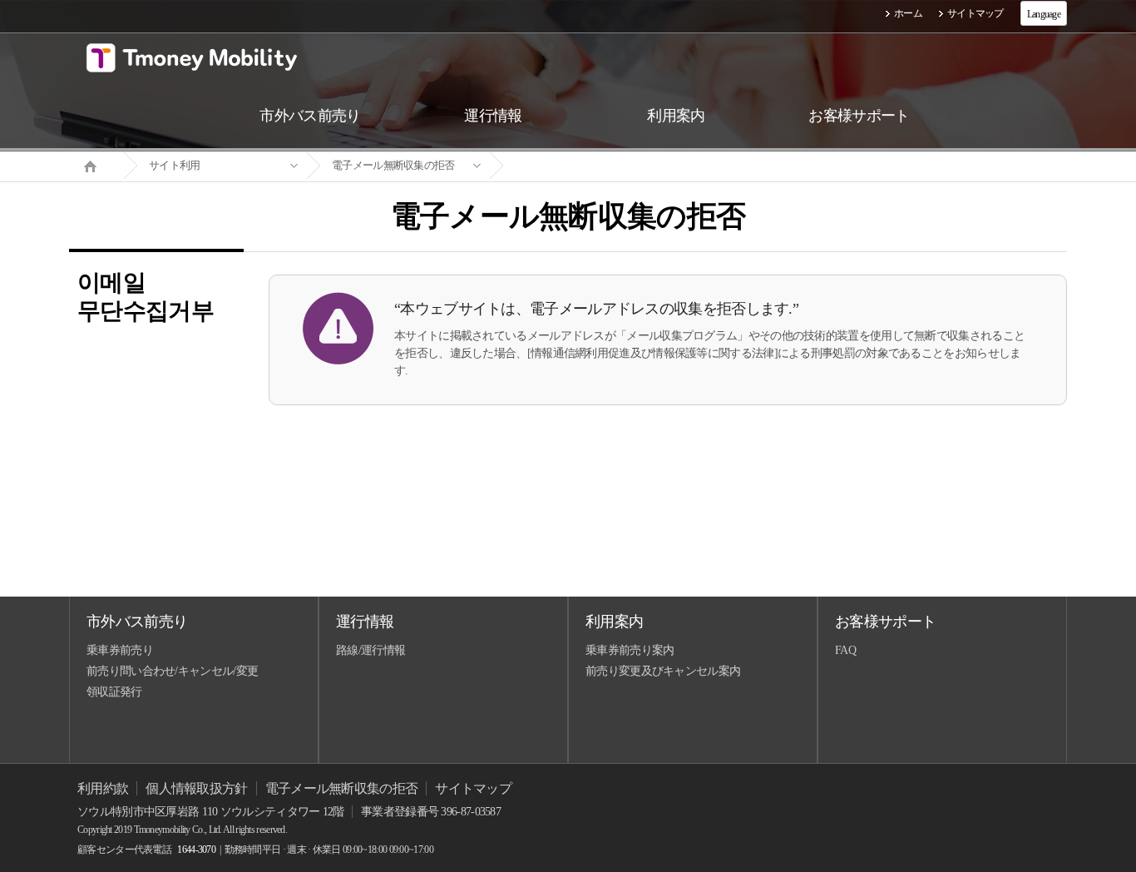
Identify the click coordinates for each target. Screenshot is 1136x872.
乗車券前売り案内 (629, 650)
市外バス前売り (136, 621)
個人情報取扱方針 (196, 788)
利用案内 (614, 621)
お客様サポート (885, 621)
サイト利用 (174, 165)
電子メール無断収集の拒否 (393, 165)
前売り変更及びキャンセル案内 (662, 671)
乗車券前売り (119, 650)
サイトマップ (975, 13)
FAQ (845, 650)
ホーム (908, 13)
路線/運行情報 (370, 650)
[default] (581, 166)
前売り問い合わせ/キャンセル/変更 (172, 671)
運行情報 (364, 621)
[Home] (96, 164)
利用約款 (102, 788)
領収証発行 (114, 692)
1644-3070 (196, 849)
